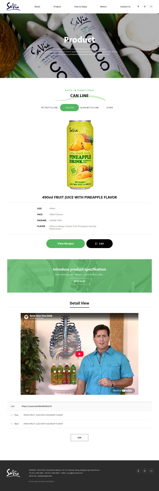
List (101, 243)
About (37, 7)
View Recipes (66, 243)
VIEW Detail (79, 281)
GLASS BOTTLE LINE (89, 107)
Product (57, 7)
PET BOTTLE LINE (49, 107)
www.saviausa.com (45, 476)
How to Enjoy (80, 7)
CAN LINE (69, 107)
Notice (103, 7)
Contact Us (125, 7)
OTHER (109, 107)
